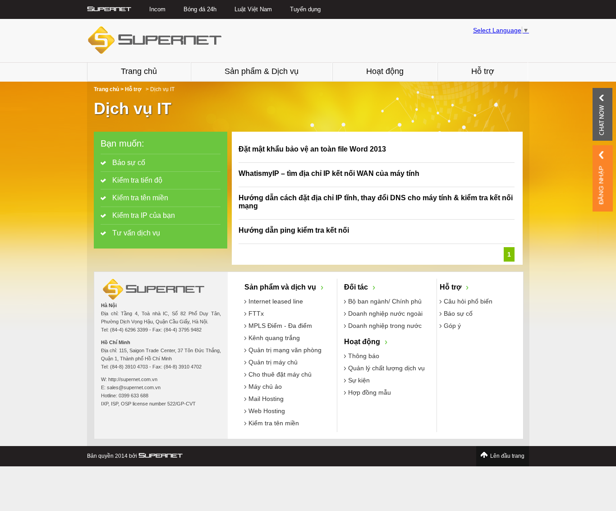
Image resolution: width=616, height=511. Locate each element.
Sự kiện (359, 380)
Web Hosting (266, 410)
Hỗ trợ (482, 71)
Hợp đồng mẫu (369, 392)
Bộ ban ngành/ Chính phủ (385, 301)
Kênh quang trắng (274, 337)
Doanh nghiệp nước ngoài (385, 313)
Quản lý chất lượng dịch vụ (386, 368)
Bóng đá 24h (200, 9)
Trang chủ (139, 71)
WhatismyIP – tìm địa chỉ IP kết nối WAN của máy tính (329, 173)
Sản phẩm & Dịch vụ (262, 71)
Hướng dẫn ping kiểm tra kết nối (294, 230)
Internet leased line (275, 301)
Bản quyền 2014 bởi (112, 456)
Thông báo (363, 355)
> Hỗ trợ (131, 89)
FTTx (256, 313)
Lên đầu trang (507, 456)
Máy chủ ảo (265, 386)
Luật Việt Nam (253, 9)
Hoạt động (385, 71)
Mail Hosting (266, 398)
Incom (157, 9)
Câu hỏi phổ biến (468, 301)
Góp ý (452, 325)
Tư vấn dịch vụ (135, 233)
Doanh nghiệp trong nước (385, 325)
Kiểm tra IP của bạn (142, 215)
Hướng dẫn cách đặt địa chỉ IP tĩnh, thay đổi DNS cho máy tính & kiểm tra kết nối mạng (376, 202)
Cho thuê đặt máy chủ (280, 374)
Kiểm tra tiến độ (136, 180)
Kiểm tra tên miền (139, 198)
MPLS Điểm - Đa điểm (280, 325)
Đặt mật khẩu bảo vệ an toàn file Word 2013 (312, 149)
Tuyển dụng (305, 9)
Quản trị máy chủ (273, 362)
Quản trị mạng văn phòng (285, 350)
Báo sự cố (127, 162)
